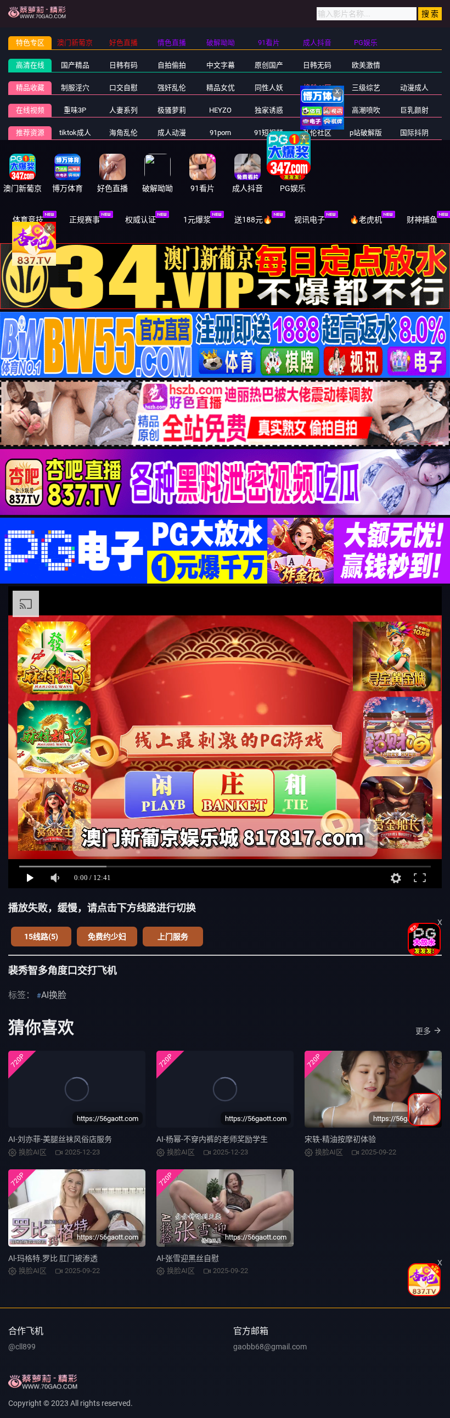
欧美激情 (366, 65)
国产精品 (75, 65)
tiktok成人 (75, 132)
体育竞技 (28, 219)
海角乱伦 (123, 132)
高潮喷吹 (366, 110)
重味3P (75, 110)
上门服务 (173, 936)
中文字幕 (220, 65)
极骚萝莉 (172, 110)
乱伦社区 (317, 132)
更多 (423, 1031)
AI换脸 (53, 995)
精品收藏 (30, 87)
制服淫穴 (75, 87)
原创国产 (269, 65)
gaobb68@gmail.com (270, 1346)
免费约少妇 (107, 936)
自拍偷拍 (172, 65)
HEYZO (220, 110)
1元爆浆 (197, 219)
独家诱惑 (269, 110)
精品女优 (220, 87)
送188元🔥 (253, 219)
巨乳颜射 (414, 110)
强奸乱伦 (172, 87)
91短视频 (268, 132)
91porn (220, 132)
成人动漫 (172, 132)
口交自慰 (123, 87)
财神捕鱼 (422, 219)
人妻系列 (123, 110)
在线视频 (30, 110)
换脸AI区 (317, 87)
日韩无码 (317, 65)
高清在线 (30, 65)
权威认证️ (140, 219)
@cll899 (22, 1346)
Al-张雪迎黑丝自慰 (187, 1258)
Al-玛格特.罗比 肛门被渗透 (53, 1258)
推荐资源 (30, 132)
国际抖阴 (414, 132)
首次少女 (317, 110)
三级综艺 (366, 87)
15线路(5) (41, 936)
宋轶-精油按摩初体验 (340, 1139)
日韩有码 (123, 65)
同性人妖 (269, 87)
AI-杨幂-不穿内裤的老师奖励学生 (212, 1139)
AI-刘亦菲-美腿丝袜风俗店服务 (60, 1139)
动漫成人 (414, 87)
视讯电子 (309, 219)
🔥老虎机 (366, 219)
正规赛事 (84, 219)
